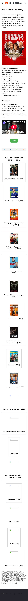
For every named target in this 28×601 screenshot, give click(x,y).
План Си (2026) (14, 521)
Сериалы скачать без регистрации (13, 581)
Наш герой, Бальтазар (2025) (14, 179)
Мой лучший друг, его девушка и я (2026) (14, 248)
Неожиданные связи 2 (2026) (14, 387)
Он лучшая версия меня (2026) (14, 271)
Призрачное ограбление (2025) (14, 409)
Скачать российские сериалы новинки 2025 (10, 576)
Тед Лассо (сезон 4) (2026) (14, 201)
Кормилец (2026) (14, 365)
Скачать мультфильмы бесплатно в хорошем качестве (11, 571)
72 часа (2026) (14, 543)
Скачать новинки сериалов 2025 (11, 583)
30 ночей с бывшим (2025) (14, 565)
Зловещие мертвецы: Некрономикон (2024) (14, 342)
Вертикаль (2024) (14, 499)
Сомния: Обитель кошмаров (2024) (14, 295)
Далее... (14, 140)
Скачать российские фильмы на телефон (13, 579)
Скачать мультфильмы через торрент (12, 573)
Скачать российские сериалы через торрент (18, 575)
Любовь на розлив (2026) (14, 319)
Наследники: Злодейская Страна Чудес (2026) (14, 476)
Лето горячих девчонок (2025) (14, 431)
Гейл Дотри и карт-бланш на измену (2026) (14, 224)
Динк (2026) (14, 453)
